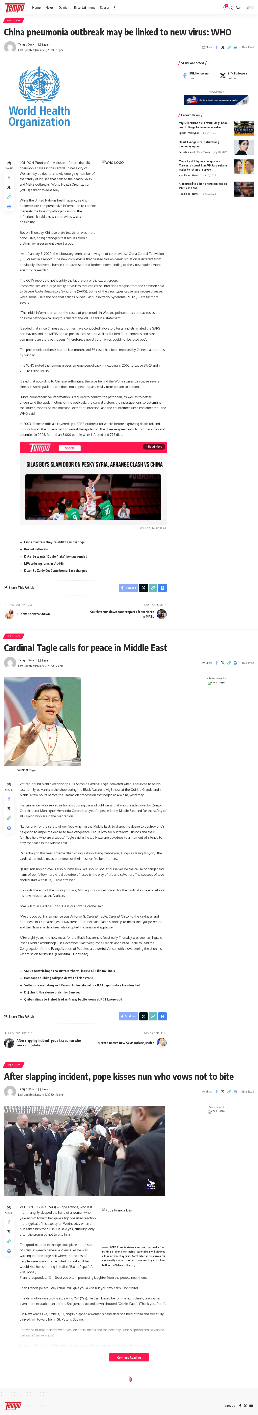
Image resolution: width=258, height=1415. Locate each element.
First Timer (203, 152)
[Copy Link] (229, 47)
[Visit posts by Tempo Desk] (10, 47)
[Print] (235, 47)
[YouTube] (251, 1406)
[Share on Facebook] (216, 47)
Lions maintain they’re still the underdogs (54, 542)
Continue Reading (129, 1357)
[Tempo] (15, 8)
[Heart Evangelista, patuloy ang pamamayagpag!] (244, 147)
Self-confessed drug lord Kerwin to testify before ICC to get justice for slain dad (82, 985)
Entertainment (187, 152)
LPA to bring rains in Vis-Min (44, 563)
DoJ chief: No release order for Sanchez (52, 992)
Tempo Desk (26, 44)
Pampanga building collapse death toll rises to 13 (58, 978)
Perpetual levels (36, 549)
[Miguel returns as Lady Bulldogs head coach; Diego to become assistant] (244, 128)
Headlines (14, 20)
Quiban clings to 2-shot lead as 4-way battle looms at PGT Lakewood (73, 999)
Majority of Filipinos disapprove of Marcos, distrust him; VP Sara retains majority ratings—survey (203, 165)
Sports (182, 132)
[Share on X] (223, 47)
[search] (231, 8)
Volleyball (193, 132)
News (195, 175)
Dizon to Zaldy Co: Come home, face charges (55, 570)
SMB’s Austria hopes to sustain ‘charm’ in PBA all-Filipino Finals (69, 971)
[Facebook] (197, 76)
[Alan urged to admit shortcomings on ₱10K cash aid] (244, 189)
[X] (235, 76)
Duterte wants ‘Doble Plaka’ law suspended (55, 556)
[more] (115, 8)
